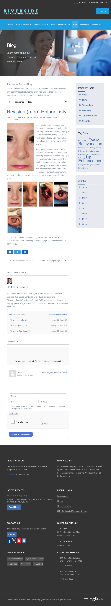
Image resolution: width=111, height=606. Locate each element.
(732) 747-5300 (64, 545)
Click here (11, 474)
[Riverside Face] (21, 12)
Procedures (62, 496)
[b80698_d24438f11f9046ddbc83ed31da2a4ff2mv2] (20, 147)
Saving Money (95, 151)
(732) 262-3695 (66, 565)
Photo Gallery (63, 24)
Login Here (62, 372)
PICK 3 (80, 168)
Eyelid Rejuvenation (90, 141)
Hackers (88, 151)
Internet (85, 168)
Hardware (99, 148)
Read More (14, 507)
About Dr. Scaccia (23, 24)
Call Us (103, 11)
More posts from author (58, 314)
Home (10, 24)
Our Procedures (40, 24)
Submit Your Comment (20, 434)
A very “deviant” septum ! (23, 260)
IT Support (81, 165)
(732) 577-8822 (66, 578)
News (84, 99)
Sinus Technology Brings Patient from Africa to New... (55, 260)
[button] (66, 101)
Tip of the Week (89, 115)
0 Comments (14, 119)
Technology (87, 105)
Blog (75, 24)
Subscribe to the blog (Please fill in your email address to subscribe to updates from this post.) (38, 407)
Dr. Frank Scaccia (21, 117)
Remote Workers (83, 148)
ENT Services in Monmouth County (72, 510)
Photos (60, 501)
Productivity (96, 165)
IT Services (81, 151)
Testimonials (84, 24)
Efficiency (92, 148)
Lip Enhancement (91, 158)
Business (86, 110)
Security (86, 120)
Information (81, 154)
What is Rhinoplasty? (18, 495)
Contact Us (96, 24)
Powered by (87, 598)
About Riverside (64, 506)
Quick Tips (88, 165)
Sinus (53, 24)
